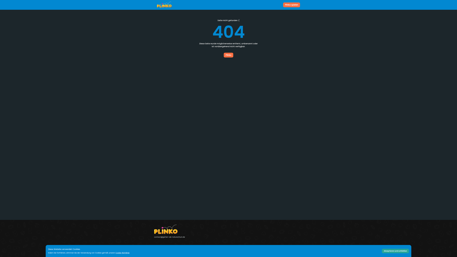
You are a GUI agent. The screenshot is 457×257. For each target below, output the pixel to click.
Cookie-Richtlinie (122, 253)
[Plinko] (177, 229)
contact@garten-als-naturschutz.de (169, 237)
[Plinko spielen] (164, 5)
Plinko (228, 55)
